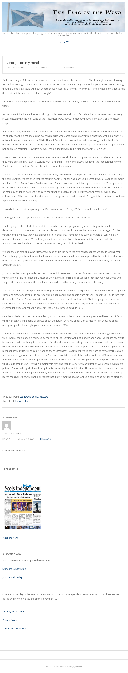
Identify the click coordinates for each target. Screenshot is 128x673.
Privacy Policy (9, 620)
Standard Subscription (14, 568)
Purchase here (10, 537)
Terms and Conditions (14, 628)
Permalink (45, 438)
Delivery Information (13, 611)
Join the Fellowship (12, 577)
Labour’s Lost (22, 401)
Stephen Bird (67, 67)
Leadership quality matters (34, 396)
